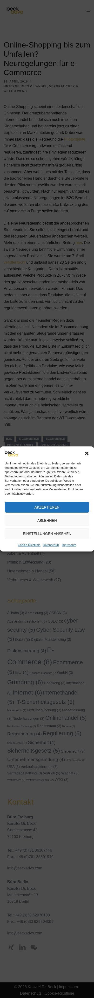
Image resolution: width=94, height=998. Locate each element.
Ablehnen (47, 520)
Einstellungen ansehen (47, 534)
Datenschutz (51, 545)
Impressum (69, 545)
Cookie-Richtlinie (29, 545)
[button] (86, 453)
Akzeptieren (47, 507)
